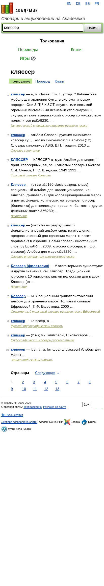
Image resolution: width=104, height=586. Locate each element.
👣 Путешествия (12, 414)
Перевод (42, 81)
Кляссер (18, 184)
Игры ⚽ (28, 58)
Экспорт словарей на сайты (19, 421)
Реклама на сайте (54, 406)
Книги (76, 49)
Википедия (19, 216)
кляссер (18, 94)
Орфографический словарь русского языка (42, 340)
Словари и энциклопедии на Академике (43, 18)
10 (24, 389)
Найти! (92, 28)
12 (46, 389)
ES (87, 4)
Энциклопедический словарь (32, 360)
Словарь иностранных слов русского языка (42, 256)
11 (35, 389)
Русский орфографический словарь (37, 326)
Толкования (52, 41)
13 (57, 389)
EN (69, 4)
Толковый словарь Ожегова (31, 175)
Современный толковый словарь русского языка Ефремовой (55, 311)
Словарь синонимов (25, 150)
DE (78, 4)
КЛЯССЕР (19, 160)
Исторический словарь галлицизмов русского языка (49, 125)
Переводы (28, 49)
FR (97, 4)
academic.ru (19, 8)
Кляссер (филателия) (30, 266)
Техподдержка (32, 406)
